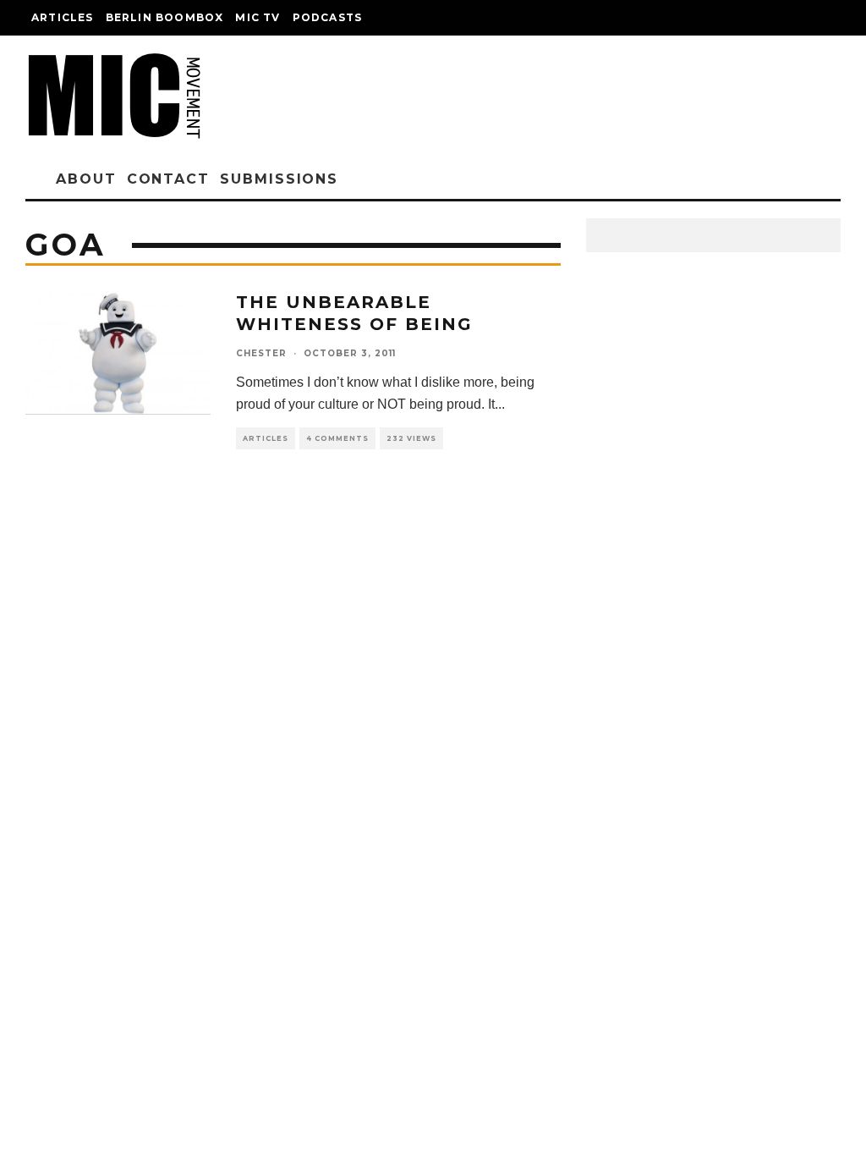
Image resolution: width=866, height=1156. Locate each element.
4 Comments (337, 438)
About (86, 179)
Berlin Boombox (165, 17)
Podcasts (328, 17)
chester (261, 353)
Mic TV (257, 17)
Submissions (279, 179)
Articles (62, 17)
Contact (168, 179)
